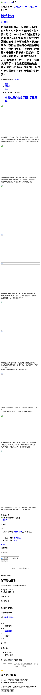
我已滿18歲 (5, 691)
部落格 (7, 86)
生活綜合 (18, 79)
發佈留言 (4, 561)
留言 (20, 532)
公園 (15, 540)
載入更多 (4, 548)
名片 (6, 89)
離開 (12, 691)
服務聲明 (23, 666)
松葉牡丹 (7, 16)
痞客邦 (16, 532)
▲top (3, 544)
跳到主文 (4, 22)
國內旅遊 (17, 538)
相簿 (6, 84)
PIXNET (10, 664)
